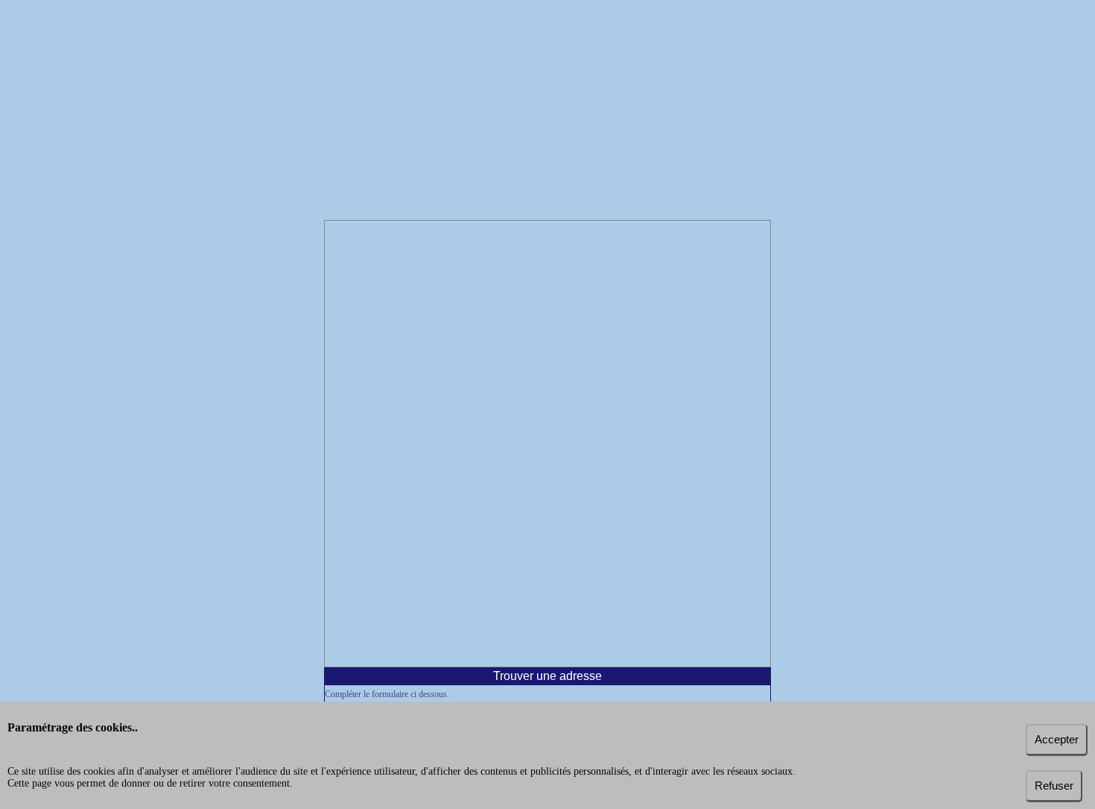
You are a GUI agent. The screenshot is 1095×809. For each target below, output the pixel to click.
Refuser (1054, 785)
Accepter (1057, 739)
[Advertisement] (547, 111)
